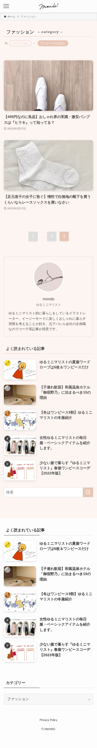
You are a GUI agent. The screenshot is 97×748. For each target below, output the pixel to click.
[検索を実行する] (88, 492)
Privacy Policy (48, 719)
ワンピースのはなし (53, 43)
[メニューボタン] (6, 6)
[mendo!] (49, 6)
